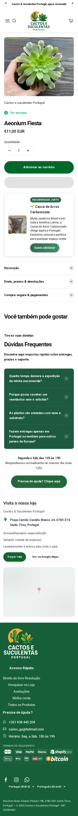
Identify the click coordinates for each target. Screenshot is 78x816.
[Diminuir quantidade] (9, 150)
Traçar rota (14, 556)
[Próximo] (73, 3)
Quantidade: (12, 142)
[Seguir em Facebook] (6, 780)
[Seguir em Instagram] (16, 780)
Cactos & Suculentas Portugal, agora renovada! (39, 4)
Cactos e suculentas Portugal (24, 103)
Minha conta (21, 698)
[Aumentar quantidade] (28, 150)
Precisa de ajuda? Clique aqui (39, 481)
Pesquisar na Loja (21, 685)
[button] (39, 182)
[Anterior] (6, 3)
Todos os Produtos (21, 705)
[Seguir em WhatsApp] (27, 780)
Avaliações (22, 691)
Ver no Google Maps (45, 556)
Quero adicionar (44, 247)
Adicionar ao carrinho (39, 167)
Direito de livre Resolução (21, 678)
